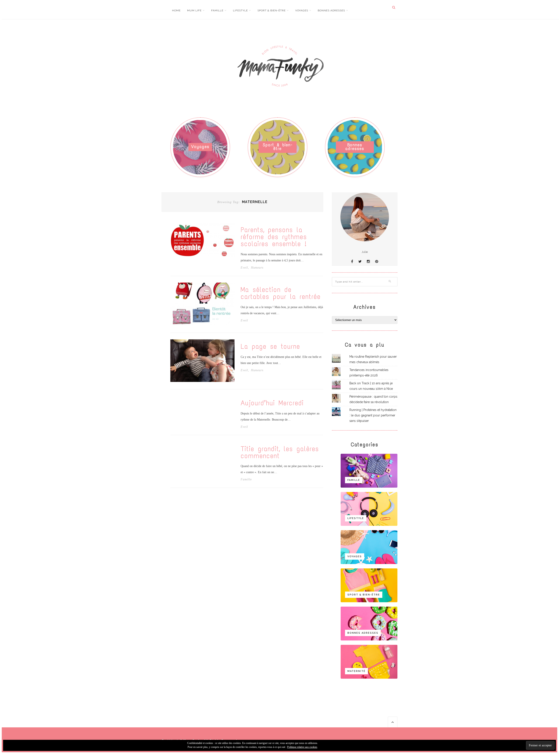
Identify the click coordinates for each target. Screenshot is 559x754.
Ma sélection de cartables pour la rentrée (281, 293)
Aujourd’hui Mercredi (272, 403)
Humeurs (257, 267)
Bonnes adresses (331, 10)
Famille (217, 10)
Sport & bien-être (271, 10)
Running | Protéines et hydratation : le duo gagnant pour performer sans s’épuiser (373, 415)
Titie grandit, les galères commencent (280, 452)
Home (176, 10)
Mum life (194, 10)
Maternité (356, 671)
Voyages (301, 10)
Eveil (244, 267)
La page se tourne (270, 346)
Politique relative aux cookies (302, 747)
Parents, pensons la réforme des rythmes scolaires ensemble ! (274, 236)
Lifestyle (240, 10)
